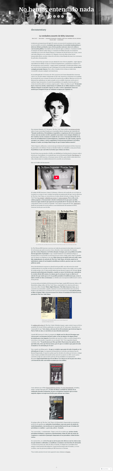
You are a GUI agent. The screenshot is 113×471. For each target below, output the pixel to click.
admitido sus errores (51, 198)
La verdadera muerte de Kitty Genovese (56, 35)
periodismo (70, 38)
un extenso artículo (74, 129)
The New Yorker (53, 39)
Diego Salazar (41, 38)
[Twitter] (50, 16)
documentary (54, 38)
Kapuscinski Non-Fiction (53, 388)
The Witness (75, 155)
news (66, 38)
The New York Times (77, 38)
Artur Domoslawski (67, 388)
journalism (59, 38)
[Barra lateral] (111, 2)
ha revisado (41, 198)
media (63, 38)
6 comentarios (60, 39)
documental (48, 38)
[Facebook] (58, 16)
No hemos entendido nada (56, 9)
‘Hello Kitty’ (77, 203)
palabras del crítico (38, 325)
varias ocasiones (63, 198)
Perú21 (68, 452)
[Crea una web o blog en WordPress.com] (56, 467)
